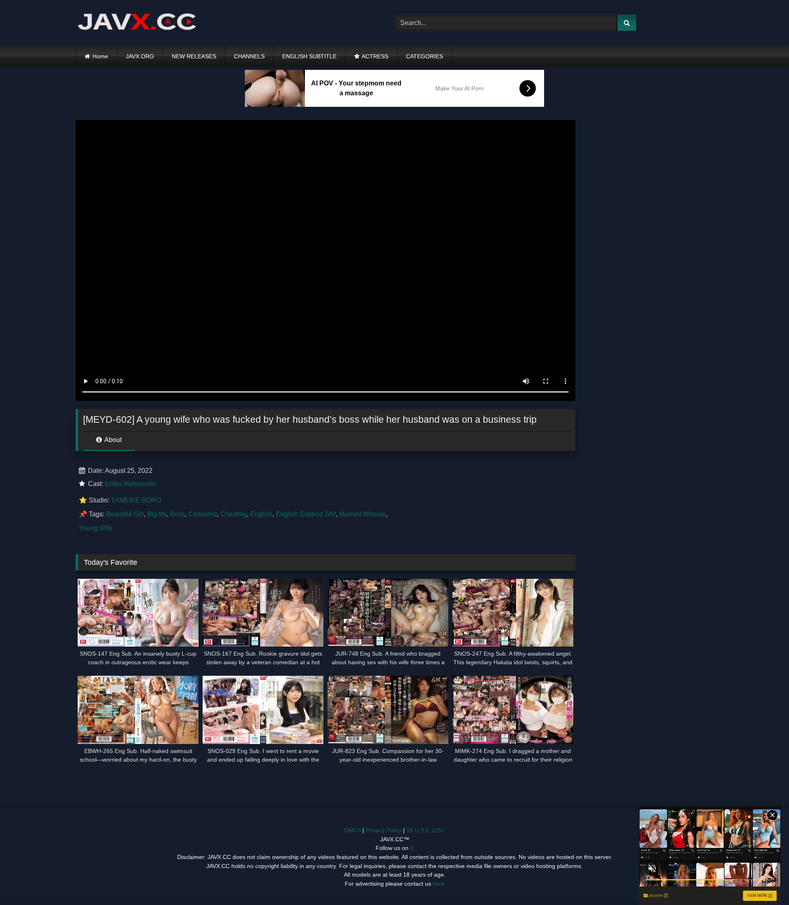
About (112, 439)
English (261, 514)
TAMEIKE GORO (136, 500)
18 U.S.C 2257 (425, 830)
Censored (202, 514)
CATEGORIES (424, 56)
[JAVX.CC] (137, 23)
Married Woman (362, 514)
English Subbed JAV (306, 514)
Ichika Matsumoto (130, 483)
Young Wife (96, 528)
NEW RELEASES (194, 56)
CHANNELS (249, 56)
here (439, 883)
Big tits (157, 514)
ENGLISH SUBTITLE (309, 56)
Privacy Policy (383, 830)
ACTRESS (375, 56)
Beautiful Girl (125, 514)
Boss (177, 514)
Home (100, 56)
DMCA (352, 830)
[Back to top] (763, 881)
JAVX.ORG (140, 56)
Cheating (233, 514)
